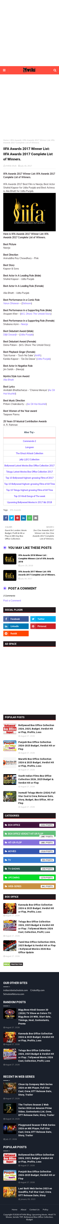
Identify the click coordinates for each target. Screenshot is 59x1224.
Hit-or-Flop (27, 842)
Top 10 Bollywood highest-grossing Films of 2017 (30, 477)
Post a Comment (12, 600)
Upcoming (27, 877)
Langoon (29, 447)
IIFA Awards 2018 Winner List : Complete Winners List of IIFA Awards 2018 (36, 558)
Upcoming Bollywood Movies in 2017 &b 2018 (29, 502)
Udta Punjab (26, 334)
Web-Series (27, 886)
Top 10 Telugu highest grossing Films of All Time (29, 490)
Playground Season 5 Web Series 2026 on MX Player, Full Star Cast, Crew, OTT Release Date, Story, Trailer (36, 1130)
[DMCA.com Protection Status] (13, 965)
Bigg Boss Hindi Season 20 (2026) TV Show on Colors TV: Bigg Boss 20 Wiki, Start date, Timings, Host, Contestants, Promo (35, 1016)
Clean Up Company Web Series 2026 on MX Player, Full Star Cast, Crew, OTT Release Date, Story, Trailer (35, 1089)
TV (27, 860)
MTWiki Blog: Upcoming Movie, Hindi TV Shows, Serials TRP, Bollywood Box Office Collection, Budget (31, 1217)
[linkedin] (16, 626)
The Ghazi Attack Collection (29, 453)
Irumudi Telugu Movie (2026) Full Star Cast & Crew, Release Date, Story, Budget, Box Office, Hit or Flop (36, 797)
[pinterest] (43, 626)
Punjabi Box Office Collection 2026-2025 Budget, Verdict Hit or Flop (36, 745)
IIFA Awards (15, 140)
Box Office (27, 825)
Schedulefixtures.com (13, 994)
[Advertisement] (29, 33)
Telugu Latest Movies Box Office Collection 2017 (29, 471)
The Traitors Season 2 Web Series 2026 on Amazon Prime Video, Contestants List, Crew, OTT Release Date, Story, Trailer (36, 1109)
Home (6, 140)
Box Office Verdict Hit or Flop (27, 834)
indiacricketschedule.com (15, 990)
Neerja (24, 324)
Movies (27, 851)
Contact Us (34, 1209)
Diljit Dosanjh (10, 334)
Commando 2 (29, 441)
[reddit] (16, 633)
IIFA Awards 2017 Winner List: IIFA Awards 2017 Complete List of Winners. (37, 573)
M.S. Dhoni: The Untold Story (36, 313)
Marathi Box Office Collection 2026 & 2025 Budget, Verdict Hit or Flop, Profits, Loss (36, 762)
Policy (45, 1209)
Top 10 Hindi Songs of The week (29, 496)
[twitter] (43, 619)
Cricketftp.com (37, 990)
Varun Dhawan (11, 303)
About (23, 1209)
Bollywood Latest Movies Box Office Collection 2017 (29, 465)
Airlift (38, 355)
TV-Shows (27, 868)
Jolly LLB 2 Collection (29, 459)
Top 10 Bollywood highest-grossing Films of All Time (29, 484)
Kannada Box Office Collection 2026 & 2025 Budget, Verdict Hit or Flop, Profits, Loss (36, 908)
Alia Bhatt (8, 379)
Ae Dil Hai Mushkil (36, 404)
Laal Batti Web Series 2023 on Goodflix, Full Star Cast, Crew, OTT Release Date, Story (35, 1192)
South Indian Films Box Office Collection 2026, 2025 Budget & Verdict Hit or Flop (35, 779)
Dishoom (26, 303)
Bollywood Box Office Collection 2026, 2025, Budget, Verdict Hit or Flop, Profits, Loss (36, 729)
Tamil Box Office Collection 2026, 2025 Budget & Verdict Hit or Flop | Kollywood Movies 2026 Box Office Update (37, 947)
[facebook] (16, 619)
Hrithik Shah (11, 165)
